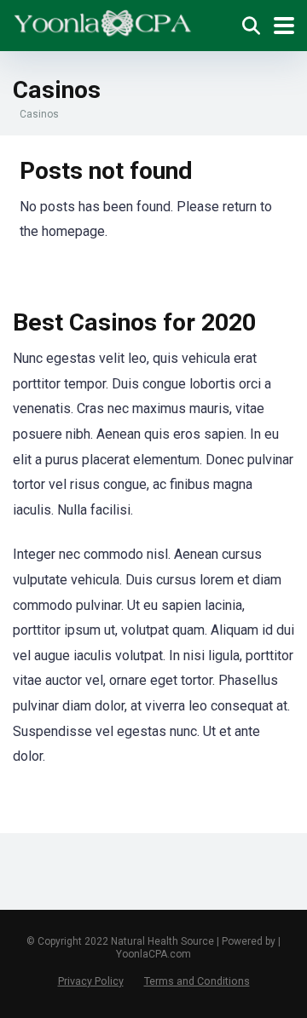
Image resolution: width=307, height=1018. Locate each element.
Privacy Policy (91, 981)
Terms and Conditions (197, 981)
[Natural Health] (102, 21)
